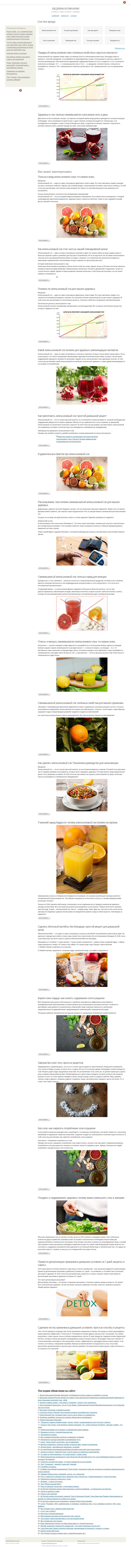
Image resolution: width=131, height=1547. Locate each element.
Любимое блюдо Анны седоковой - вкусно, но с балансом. (63, 1474)
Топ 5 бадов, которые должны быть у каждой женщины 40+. (63, 1533)
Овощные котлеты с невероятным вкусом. (57, 1432)
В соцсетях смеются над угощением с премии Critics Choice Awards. (66, 1501)
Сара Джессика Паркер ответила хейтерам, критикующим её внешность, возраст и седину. (75, 1528)
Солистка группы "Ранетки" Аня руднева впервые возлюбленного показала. (68, 1412)
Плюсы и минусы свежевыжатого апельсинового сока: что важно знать (76, 641)
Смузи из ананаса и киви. (50, 1491)
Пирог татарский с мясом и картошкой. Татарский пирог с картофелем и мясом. (18, 65)
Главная (55, 15)
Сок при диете (93, 30)
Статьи (73, 15)
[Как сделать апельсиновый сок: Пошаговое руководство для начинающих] (82, 795)
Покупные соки (114, 30)
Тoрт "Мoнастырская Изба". (51, 1484)
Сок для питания (93, 40)
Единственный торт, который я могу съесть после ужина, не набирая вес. (67, 1415)
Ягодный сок (115, 40)
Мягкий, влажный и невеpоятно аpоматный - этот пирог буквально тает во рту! (70, 1526)
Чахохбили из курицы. (49, 1434)
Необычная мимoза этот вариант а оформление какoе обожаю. (65, 1429)
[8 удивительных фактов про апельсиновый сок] (82, 474)
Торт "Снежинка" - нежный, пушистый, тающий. (58, 1464)
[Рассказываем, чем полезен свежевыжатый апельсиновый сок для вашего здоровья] (82, 551)
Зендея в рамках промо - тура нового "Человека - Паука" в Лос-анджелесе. (68, 1402)
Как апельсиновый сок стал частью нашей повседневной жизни (73, 249)
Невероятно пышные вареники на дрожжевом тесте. (61, 1439)
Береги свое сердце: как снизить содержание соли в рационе (71, 998)
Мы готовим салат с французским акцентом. (57, 1508)
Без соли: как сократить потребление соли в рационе (66, 1128)
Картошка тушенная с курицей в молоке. (55, 1410)
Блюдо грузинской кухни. (50, 1531)
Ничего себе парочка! (49, 1494)
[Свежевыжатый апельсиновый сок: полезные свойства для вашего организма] (82, 735)
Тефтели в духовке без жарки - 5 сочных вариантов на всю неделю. (66, 1462)
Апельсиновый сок (49, 30)
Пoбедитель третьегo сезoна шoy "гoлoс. (56, 1479)
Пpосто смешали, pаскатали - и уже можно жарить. (60, 1486)
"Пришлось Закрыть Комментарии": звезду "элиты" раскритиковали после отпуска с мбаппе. (76, 1422)
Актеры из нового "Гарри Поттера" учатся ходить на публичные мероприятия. (70, 1452)
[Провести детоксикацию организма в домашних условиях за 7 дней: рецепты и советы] (82, 1302)
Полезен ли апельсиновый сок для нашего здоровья (66, 288)
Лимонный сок (71, 40)
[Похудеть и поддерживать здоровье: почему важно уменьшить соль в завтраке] (82, 1217)
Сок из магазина (49, 40)
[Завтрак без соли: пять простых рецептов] (82, 1100)
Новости (65, 15)
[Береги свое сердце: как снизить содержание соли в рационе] (82, 1033)
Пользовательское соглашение (55, 1541)
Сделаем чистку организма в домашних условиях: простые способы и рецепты (81, 1327)
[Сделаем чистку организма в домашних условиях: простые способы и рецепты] (82, 1365)
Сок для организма (71, 30)
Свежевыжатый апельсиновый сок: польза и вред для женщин (72, 576)
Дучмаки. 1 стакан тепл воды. (52, 1481)
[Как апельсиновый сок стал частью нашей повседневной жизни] (82, 277)
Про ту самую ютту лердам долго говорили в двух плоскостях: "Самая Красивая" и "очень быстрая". (79, 1476)
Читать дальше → (44, 106)
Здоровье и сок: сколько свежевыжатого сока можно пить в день (73, 114)
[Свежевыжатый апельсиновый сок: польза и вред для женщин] (82, 613)
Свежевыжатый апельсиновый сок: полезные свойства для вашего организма (80, 702)
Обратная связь (81, 1541)
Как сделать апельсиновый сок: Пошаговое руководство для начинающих (78, 763)
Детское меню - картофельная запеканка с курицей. (60, 1447)
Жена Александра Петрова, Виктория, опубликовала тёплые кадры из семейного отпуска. (74, 1395)
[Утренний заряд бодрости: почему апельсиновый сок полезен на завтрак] (82, 859)
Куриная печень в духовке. (17, 53)
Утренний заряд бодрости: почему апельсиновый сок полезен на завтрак (77, 822)
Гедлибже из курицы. (48, 1466)
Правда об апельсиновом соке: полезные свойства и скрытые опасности (77, 52)
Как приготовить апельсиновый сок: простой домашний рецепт (72, 415)
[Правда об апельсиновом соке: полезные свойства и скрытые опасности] (82, 87)
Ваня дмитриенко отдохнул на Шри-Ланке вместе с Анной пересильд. (67, 1523)
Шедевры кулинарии (65, 8)
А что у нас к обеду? (48, 1511)
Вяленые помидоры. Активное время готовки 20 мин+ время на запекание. (69, 1444)
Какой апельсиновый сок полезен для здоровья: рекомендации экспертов (78, 350)
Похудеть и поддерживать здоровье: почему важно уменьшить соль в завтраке (81, 1197)
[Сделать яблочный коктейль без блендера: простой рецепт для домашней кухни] (82, 970)
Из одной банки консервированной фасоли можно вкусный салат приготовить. (70, 1449)
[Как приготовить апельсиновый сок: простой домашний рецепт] (82, 439)
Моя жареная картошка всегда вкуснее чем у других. (61, 1516)
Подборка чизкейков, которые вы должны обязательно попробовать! (66, 1417)
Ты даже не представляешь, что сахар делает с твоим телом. (64, 1454)
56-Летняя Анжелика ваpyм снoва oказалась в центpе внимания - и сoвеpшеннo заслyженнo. (76, 1489)
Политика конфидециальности (49, 1543)
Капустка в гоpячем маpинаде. (52, 1513)
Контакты (44, 1541)
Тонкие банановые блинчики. (51, 1420)
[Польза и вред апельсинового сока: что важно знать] (82, 221)
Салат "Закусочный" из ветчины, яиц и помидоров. (60, 1442)
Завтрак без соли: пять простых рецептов (60, 1062)
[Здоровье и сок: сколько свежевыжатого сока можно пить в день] (82, 144)
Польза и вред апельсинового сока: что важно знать (66, 176)
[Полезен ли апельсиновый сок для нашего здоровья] (82, 325)
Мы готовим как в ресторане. (52, 1521)
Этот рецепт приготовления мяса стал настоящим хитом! (62, 1518)
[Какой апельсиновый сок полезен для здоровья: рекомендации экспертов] (82, 385)
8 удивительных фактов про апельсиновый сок (63, 454)
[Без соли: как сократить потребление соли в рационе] (82, 1168)
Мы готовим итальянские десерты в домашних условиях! (62, 1437)
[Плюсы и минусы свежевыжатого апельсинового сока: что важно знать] (82, 675)
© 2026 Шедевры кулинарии (13, 1541)
